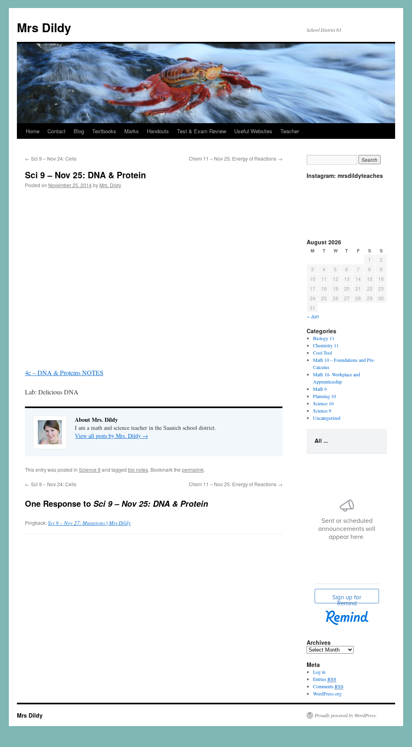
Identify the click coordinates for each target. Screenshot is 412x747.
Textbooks (104, 131)
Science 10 (323, 403)
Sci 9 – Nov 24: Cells (50, 158)
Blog (79, 131)
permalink (193, 469)
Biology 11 (323, 338)
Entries (324, 679)
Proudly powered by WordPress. (346, 715)
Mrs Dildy (44, 27)
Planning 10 (324, 396)
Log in (319, 672)
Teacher (289, 131)
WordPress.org (327, 693)
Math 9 (320, 389)
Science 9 (90, 469)
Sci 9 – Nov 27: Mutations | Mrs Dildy (89, 522)
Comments (328, 686)
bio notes (138, 469)
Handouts (158, 131)
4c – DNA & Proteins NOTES (64, 372)
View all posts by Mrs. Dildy (111, 436)
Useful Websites (253, 131)
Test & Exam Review (201, 131)
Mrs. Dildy (110, 185)
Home (32, 131)
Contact (56, 131)
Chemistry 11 (326, 345)
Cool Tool (322, 352)
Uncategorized (326, 418)
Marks (131, 131)
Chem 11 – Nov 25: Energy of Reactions (235, 158)
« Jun (313, 316)
